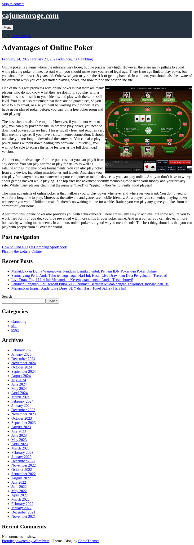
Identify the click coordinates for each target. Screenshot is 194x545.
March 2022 (20, 499)
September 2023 (23, 423)
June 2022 (19, 487)
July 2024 (18, 380)
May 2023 (19, 440)
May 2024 (19, 388)
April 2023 (19, 444)
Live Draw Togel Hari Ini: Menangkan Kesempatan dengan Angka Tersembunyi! (72, 280)
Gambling (85, 59)
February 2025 (22, 350)
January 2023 (21, 457)
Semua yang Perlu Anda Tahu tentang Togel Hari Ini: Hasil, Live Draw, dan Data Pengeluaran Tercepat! (89, 275)
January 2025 (21, 354)
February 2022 (22, 504)
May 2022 (19, 491)
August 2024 (21, 376)
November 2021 (23, 516)
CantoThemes (88, 541)
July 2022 (18, 482)
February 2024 (22, 401)
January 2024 (21, 406)
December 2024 (23, 359)
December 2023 (23, 410)
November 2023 (23, 414)
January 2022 (21, 508)
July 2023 (18, 431)
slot (14, 326)
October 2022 (21, 470)
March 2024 (20, 397)
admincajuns (67, 59)
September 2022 (23, 474)
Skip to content (13, 4)
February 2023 (22, 452)
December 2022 (23, 461)
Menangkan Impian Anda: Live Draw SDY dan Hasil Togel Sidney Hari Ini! (68, 288)
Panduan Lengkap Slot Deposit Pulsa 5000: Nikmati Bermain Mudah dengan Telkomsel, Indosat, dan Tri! (90, 284)
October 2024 (21, 367)
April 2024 (19, 393)
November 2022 (23, 465)
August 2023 (21, 427)
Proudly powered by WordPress (25, 541)
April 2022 (19, 495)
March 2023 (20, 448)
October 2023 (21, 418)
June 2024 (19, 384)
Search (7, 296)
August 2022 (21, 478)
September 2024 (23, 371)
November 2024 (23, 363)
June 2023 (19, 435)
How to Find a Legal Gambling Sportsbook (34, 247)
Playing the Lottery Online (22, 251)
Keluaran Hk (21, 36)
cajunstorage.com (30, 15)
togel (15, 330)
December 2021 (23, 512)
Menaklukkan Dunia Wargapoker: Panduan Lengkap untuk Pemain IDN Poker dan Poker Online (84, 271)
